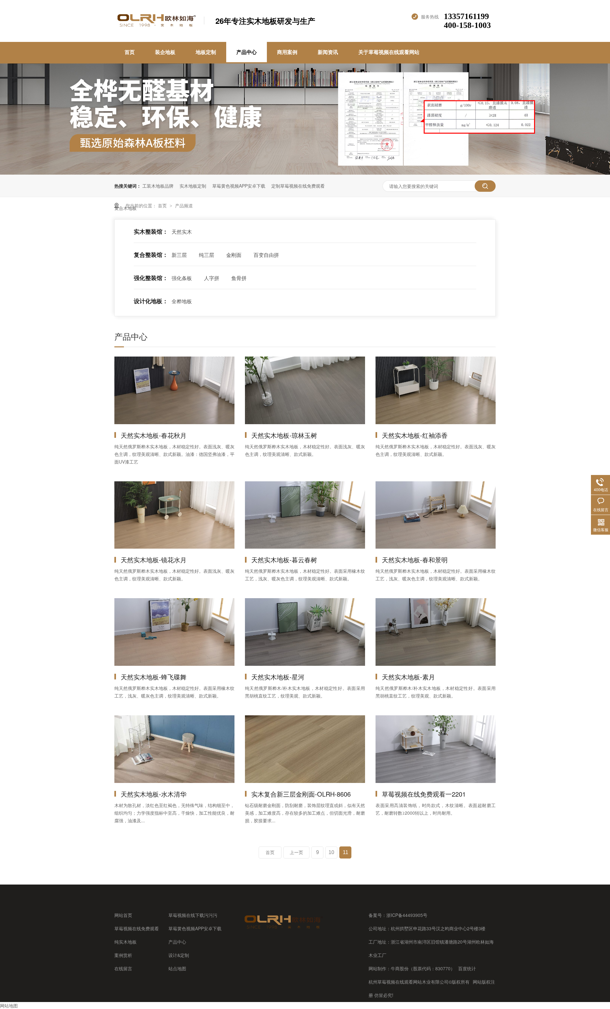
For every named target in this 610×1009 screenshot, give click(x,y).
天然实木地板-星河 (277, 676)
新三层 (179, 254)
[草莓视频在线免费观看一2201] (436, 749)
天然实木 (182, 231)
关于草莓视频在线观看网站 (388, 52)
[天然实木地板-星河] (305, 632)
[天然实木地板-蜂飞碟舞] (174, 632)
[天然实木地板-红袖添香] (436, 390)
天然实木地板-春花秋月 (153, 435)
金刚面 (233, 254)
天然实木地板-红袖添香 (415, 435)
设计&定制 (178, 955)
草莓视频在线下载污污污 (192, 915)
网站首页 (123, 915)
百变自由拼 (266, 254)
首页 (130, 52)
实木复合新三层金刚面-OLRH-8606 (301, 794)
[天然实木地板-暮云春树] (305, 515)
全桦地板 (182, 301)
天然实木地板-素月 (408, 676)
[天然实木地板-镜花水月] (174, 515)
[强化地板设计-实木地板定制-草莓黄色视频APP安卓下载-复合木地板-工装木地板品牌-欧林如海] (156, 26)
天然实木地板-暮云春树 (284, 559)
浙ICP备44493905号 (406, 915)
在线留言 (123, 968)
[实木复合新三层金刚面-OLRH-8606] (305, 749)
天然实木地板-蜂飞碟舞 (153, 676)
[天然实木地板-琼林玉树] (305, 390)
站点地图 (177, 968)
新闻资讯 (328, 52)
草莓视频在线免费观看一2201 (424, 794)
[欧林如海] (283, 928)
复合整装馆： (151, 255)
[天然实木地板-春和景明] (436, 515)
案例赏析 (123, 955)
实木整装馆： (151, 231)
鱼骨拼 (239, 278)
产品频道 (184, 205)
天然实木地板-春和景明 (415, 559)
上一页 (296, 852)
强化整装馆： (151, 278)
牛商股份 (400, 968)
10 (331, 852)
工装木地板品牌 (157, 186)
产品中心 (246, 52)
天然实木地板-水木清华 (153, 794)
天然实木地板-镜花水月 (153, 559)
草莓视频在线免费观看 (136, 928)
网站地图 (9, 1005)
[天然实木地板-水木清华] (174, 749)
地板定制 (206, 52)
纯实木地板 (125, 942)
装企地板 (165, 52)
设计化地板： (151, 301)
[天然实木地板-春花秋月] (174, 390)
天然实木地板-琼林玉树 (284, 435)
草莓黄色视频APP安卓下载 (238, 186)
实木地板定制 (193, 186)
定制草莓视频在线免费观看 (298, 186)
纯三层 (206, 254)
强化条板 (182, 278)
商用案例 (287, 52)
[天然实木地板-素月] (436, 632)
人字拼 (211, 278)
